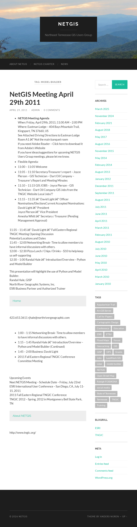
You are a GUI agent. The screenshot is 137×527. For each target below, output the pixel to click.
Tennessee (102, 399)
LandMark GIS (113, 358)
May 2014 (101, 157)
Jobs (99, 358)
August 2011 (102, 199)
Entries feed (102, 463)
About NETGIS (18, 64)
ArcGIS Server (104, 310)
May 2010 (101, 262)
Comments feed (104, 470)
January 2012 (103, 178)
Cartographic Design (107, 322)
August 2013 (102, 171)
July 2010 (100, 248)
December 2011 (104, 185)
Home (17, 300)
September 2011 (104, 192)
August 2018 (102, 129)
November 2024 (104, 115)
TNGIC (115, 399)
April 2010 (101, 269)
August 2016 (102, 143)
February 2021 (103, 122)
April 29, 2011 (18, 110)
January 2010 (103, 283)
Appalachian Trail (106, 304)
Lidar (99, 363)
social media (103, 387)
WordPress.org (103, 477)
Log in (98, 456)
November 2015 (104, 150)
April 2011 (101, 220)
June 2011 (101, 213)
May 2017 (101, 136)
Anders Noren (109, 516)
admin (35, 110)
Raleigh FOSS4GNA (107, 381)
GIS (115, 346)
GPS (108, 351)
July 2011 (100, 206)
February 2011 (103, 234)
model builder (114, 363)
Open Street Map (105, 375)
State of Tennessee (106, 393)
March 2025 (102, 108)
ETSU (109, 334)
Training (101, 405)
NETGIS (68, 24)
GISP (99, 351)
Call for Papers (104, 316)
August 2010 (102, 241)
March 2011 (102, 227)
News (64, 64)
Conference (103, 328)
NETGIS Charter (44, 64)
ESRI (99, 334)
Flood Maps (103, 340)
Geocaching (103, 346)
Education (119, 328)
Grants (118, 351)
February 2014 (103, 164)
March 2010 (102, 276)
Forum (117, 340)
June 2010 (101, 255)
